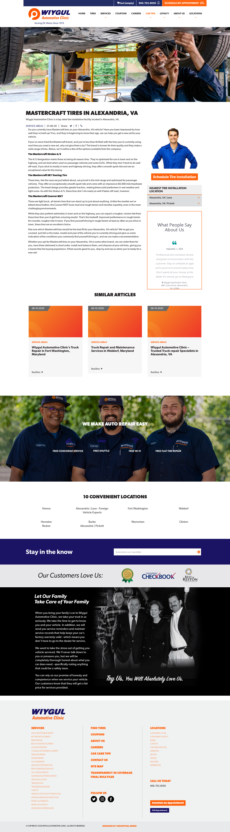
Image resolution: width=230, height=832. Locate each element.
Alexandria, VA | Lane (160, 197)
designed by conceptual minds (119, 826)
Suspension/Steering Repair (43, 776)
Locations (195, 13)
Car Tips (150, 13)
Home (81, 13)
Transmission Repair (40, 787)
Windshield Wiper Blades (42, 808)
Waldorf (154, 762)
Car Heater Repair (39, 747)
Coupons (121, 13)
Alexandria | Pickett (159, 737)
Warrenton (155, 765)
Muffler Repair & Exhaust (42, 769)
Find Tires (98, 728)
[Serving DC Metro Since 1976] (49, 12)
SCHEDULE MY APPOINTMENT (182, 3)
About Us (179, 13)
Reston (153, 754)
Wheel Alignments (39, 801)
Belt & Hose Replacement (42, 744)
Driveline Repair (38, 754)
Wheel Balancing (39, 805)
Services (105, 13)
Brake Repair (36, 740)
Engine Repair (37, 758)
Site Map (97, 766)
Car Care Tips (101, 753)
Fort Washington (158, 747)
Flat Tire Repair (37, 762)
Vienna (153, 758)
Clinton (154, 744)
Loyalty (164, 13)
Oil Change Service (40, 772)
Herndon (154, 751)
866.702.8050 (147, 3)
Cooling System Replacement (44, 751)
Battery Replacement (41, 737)
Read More (36, 372)
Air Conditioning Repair (42, 733)
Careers (136, 13)
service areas (34, 125)
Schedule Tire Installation (174, 177)
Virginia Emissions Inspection (45, 797)
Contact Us (99, 760)
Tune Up (34, 790)
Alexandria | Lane (158, 733)
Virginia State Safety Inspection (46, 794)
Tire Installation (39, 779)
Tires (93, 13)
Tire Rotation (37, 783)
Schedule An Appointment (168, 802)
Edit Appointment (159, 810)
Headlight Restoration (41, 765)
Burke (153, 740)
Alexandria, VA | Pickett (161, 203)
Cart (127, 3)
